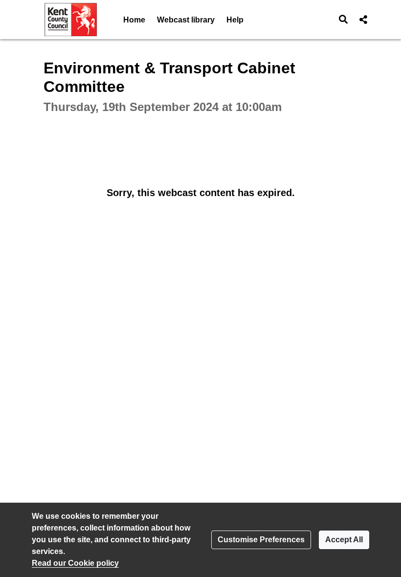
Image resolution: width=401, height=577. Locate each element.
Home (134, 20)
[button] (343, 19)
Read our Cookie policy (75, 563)
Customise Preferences (261, 539)
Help (235, 20)
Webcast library (186, 20)
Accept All (344, 539)
